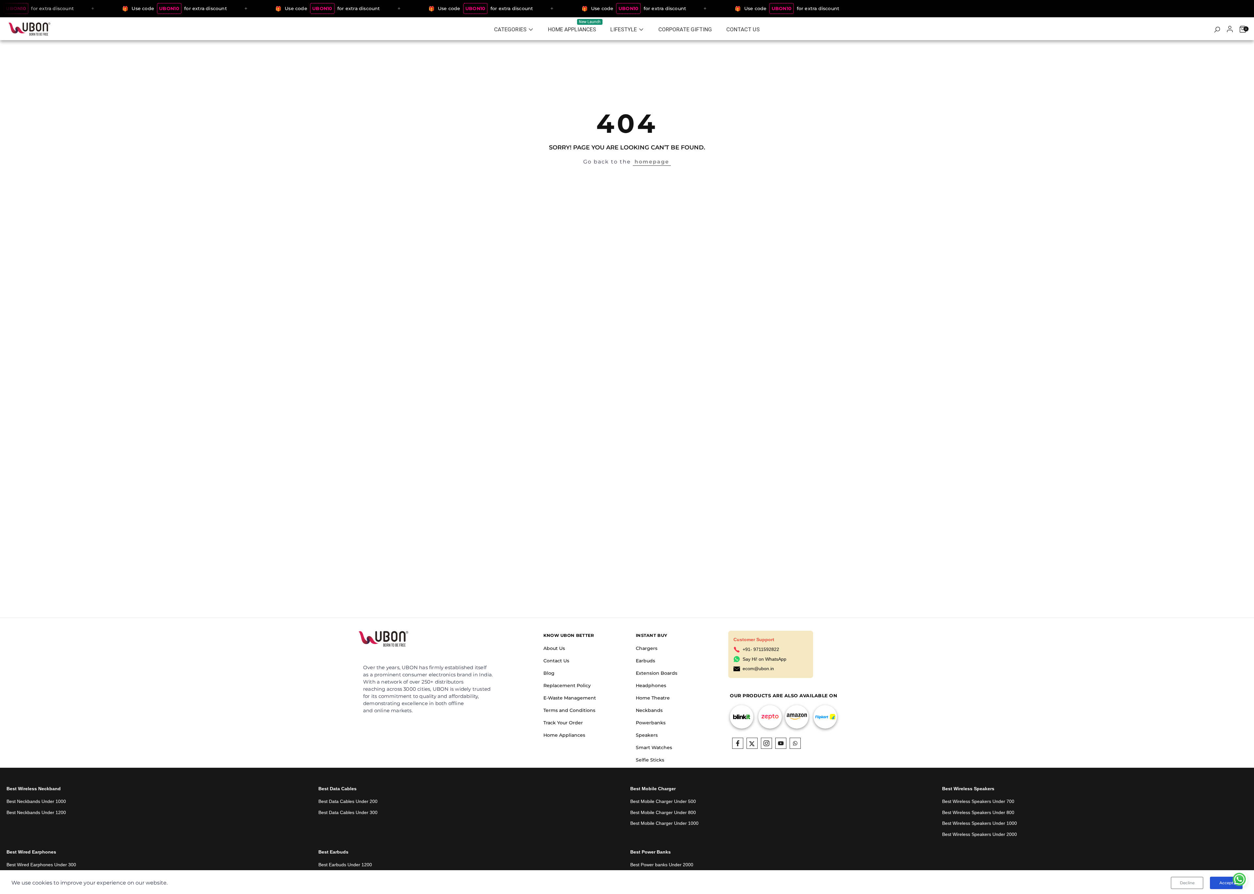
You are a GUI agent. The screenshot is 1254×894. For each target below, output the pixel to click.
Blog (549, 673)
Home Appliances (564, 735)
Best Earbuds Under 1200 (345, 864)
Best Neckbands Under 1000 (36, 801)
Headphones (651, 685)
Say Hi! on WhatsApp (764, 659)
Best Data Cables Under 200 (348, 801)
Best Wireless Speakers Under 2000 (979, 834)
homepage (652, 162)
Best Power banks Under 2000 (661, 864)
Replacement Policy (567, 685)
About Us (554, 648)
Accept (1226, 882)
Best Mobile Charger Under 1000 (664, 823)
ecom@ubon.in (758, 668)
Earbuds (645, 661)
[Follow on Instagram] (766, 743)
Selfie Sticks (650, 760)
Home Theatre (653, 698)
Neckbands (649, 710)
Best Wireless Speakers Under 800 (978, 812)
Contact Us (556, 661)
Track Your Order (563, 723)
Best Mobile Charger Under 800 (663, 812)
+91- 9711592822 (761, 649)
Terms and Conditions (569, 710)
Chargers (646, 648)
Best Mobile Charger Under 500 (663, 801)
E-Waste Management (569, 698)
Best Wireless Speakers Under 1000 (979, 823)
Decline (1187, 882)
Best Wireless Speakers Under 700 (978, 801)
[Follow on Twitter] (752, 743)
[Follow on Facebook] (737, 743)
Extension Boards (656, 673)
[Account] (1230, 29)
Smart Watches (654, 747)
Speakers (647, 735)
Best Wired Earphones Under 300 (41, 864)
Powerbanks (651, 723)
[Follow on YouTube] (780, 743)
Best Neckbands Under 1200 (36, 812)
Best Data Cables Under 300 (348, 812)
